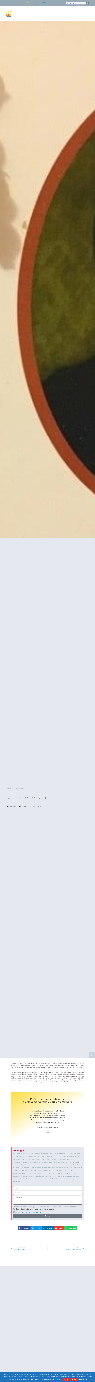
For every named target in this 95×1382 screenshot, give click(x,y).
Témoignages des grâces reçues (31, 806)
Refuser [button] (74, 1379)
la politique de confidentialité (32, 1212)
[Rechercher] (87, 3)
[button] (91, 13)
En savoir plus (82, 1379)
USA (43, 3)
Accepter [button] (66, 1379)
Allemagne (38, 3)
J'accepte (29, 1212)
